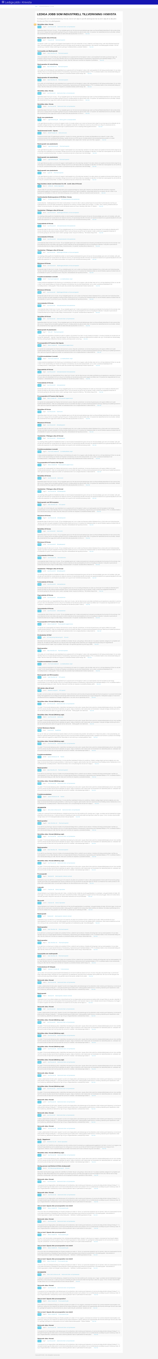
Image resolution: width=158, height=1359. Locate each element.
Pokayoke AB (51, 40)
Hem (36, 6)
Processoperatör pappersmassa (65, 345)
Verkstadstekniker (61, 385)
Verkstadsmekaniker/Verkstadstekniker (70, 199)
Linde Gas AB (50, 730)
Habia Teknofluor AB (52, 53)
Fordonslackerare (65, 969)
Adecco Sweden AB (52, 345)
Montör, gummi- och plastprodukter (68, 119)
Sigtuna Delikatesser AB (53, 756)
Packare (62, 756)
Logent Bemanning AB (53, 119)
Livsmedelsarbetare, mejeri (66, 279)
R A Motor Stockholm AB (54, 199)
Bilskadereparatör (61, 425)
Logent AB (49, 172)
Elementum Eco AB (51, 1141)
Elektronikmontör (63, 133)
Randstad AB (51, 876)
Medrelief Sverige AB (52, 690)
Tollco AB (50, 332)
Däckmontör (60, 411)
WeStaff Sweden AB (52, 133)
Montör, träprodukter (59, 186)
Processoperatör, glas (63, 1208)
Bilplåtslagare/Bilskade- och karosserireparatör (68, 212)
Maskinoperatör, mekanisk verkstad (63, 876)
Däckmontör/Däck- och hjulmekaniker (66, 26)
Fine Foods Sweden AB (53, 279)
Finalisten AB (51, 889)
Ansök (39, 26)
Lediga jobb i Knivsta (18, 2)
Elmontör (66, 637)
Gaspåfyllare (58, 730)
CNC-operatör (62, 504)
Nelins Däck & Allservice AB (54, 810)
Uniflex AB (50, 186)
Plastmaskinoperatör (60, 40)
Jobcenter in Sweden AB (53, 969)
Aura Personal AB (52, 26)
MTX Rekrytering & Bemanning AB (55, 637)
